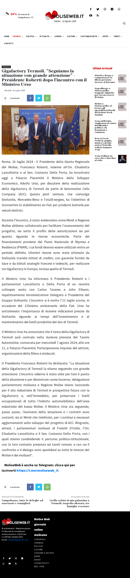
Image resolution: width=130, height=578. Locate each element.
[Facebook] (90, 9)
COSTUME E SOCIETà (44, 553)
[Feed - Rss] (97, 15)
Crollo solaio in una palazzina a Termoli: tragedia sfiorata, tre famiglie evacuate (69, 503)
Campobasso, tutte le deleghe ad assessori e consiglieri (22, 502)
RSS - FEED (39, 566)
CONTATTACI (40, 539)
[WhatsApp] (47, 98)
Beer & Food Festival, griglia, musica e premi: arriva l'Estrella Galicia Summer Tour (103, 144)
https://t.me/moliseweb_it (38, 470)
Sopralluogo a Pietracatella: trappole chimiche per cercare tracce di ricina (104, 93)
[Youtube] (90, 15)
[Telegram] (112, 9)
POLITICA (38, 546)
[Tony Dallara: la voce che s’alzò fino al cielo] (122, 159)
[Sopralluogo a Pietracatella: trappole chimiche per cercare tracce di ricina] (122, 91)
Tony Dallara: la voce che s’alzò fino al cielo (105, 158)
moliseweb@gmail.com (18, 539)
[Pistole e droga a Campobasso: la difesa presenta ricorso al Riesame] (122, 78)
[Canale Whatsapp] (119, 9)
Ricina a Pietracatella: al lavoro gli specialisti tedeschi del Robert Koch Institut (105, 109)
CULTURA (38, 549)
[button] (124, 23)
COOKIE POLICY (41, 563)
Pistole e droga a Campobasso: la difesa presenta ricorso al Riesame (105, 79)
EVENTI (37, 560)
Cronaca (6, 67)
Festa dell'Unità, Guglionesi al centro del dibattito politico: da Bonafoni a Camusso (105, 127)
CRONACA (38, 543)
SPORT (37, 556)
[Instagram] (105, 9)
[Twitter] (97, 9)
